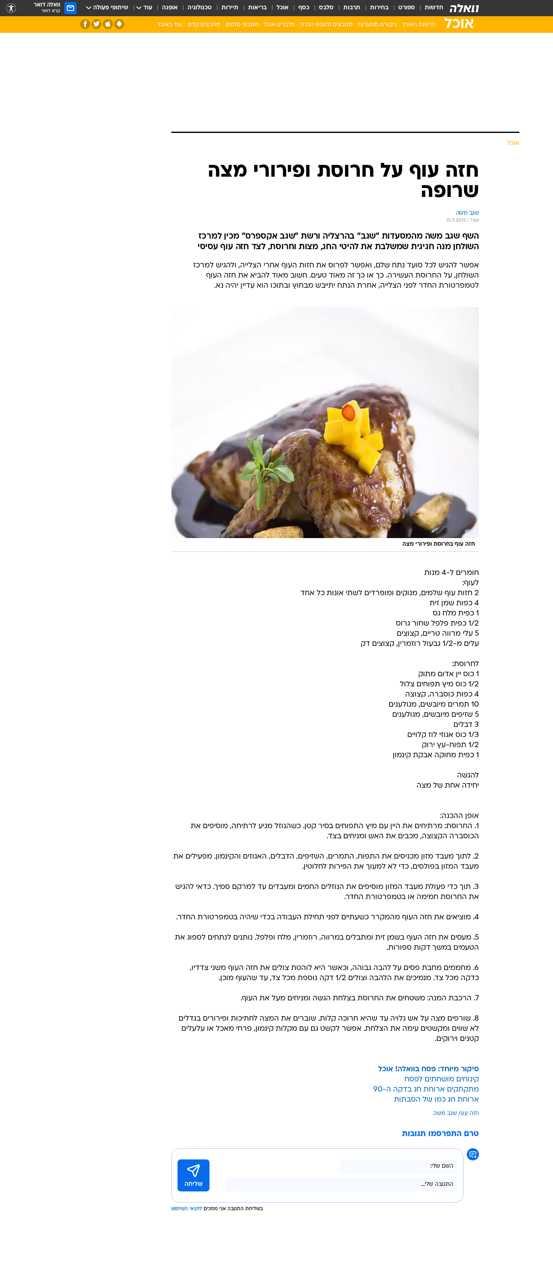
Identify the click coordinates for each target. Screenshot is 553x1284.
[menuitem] (429, 8)
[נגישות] (11, 8)
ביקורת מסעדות (377, 25)
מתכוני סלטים (241, 25)
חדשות (434, 8)
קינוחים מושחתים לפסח (441, 1079)
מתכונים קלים (203, 25)
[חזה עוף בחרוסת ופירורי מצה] (325, 429)
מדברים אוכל (279, 25)
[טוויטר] (96, 24)
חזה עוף (469, 1113)
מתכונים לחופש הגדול (326, 25)
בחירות (379, 8)
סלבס (326, 8)
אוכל (282, 8)
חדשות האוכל (419, 25)
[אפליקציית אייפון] (108, 24)
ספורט (406, 8)
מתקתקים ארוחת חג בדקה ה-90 (426, 1090)
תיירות (229, 8)
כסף (303, 8)
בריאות (257, 8)
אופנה (170, 8)
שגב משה (445, 1113)
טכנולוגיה (199, 8)
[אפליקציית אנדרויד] (119, 24)
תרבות (351, 8)
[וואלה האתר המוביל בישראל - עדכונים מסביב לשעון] (464, 8)
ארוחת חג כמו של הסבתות (436, 1100)
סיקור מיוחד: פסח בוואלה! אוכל (428, 1069)
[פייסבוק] (85, 24)
